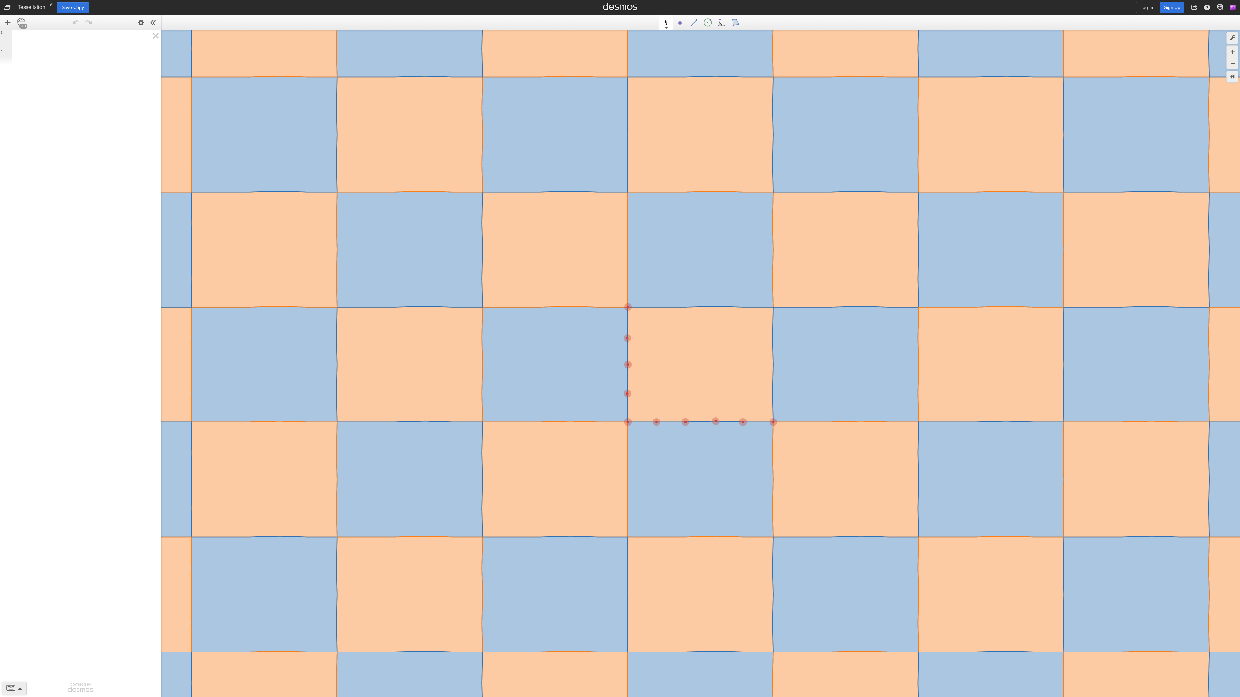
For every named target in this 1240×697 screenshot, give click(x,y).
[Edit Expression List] (141, 22)
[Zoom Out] (1232, 63)
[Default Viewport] (1232, 77)
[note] (51, 6)
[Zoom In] (1232, 51)
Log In (1146, 7)
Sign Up (1172, 7)
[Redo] (88, 22)
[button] (1194, 7)
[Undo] (75, 22)
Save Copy (73, 7)
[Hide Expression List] (153, 22)
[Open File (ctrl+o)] (7, 7)
